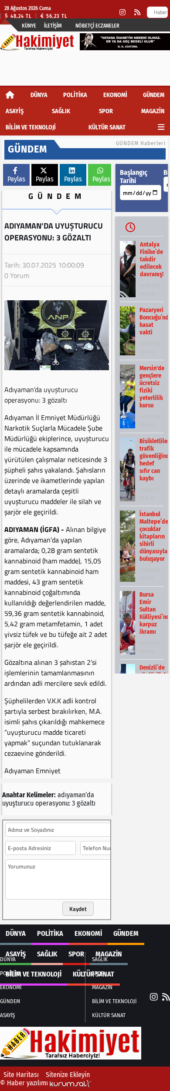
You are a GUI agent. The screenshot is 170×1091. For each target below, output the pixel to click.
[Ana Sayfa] (10, 95)
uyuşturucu (18, 803)
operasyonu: (52, 803)
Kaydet (78, 908)
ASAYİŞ (15, 111)
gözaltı (86, 803)
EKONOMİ (115, 95)
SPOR (106, 111)
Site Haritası (21, 1074)
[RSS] (137, 12)
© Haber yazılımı (25, 1083)
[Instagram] (122, 12)
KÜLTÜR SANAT (107, 127)
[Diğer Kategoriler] (161, 127)
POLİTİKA (75, 95)
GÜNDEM (153, 95)
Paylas (16, 179)
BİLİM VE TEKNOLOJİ (31, 127)
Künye (29, 26)
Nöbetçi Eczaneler (97, 26)
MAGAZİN (152, 111)
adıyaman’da (76, 795)
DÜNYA (39, 95)
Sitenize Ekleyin (68, 1074)
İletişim (53, 26)
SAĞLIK (61, 111)
